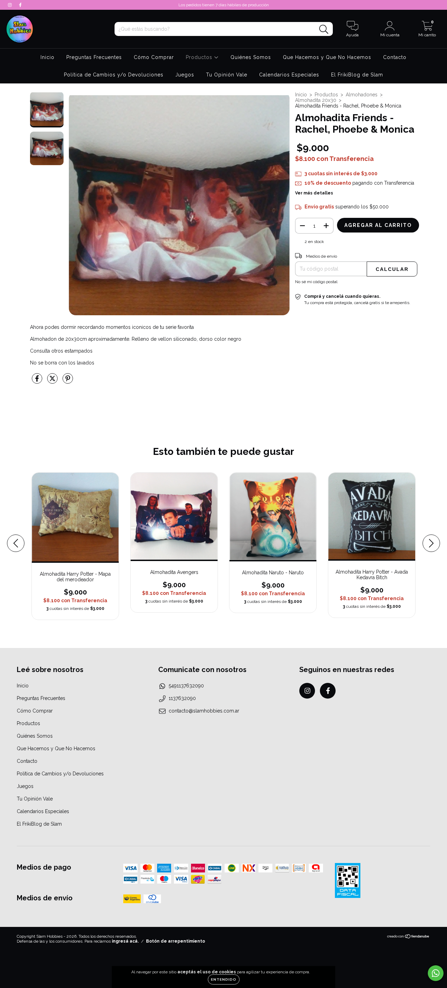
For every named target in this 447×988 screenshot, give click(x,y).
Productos (200, 57)
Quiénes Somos (250, 57)
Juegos (184, 75)
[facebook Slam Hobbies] (20, 5)
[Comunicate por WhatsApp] (436, 973)
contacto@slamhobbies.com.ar (204, 711)
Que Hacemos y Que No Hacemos (327, 57)
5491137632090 (186, 685)
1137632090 (182, 698)
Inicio (47, 57)
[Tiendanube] (408, 937)
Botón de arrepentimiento (175, 941)
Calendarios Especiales (289, 75)
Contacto (394, 57)
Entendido (223, 979)
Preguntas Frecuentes (94, 57)
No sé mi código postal (316, 281)
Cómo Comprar (154, 57)
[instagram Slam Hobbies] (10, 5)
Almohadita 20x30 (315, 100)
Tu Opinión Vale (226, 75)
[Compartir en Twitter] (53, 381)
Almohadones (362, 94)
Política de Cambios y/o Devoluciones (113, 75)
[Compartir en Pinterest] (68, 381)
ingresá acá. (125, 941)
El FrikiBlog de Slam (357, 75)
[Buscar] (324, 29)
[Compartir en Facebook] (38, 381)
